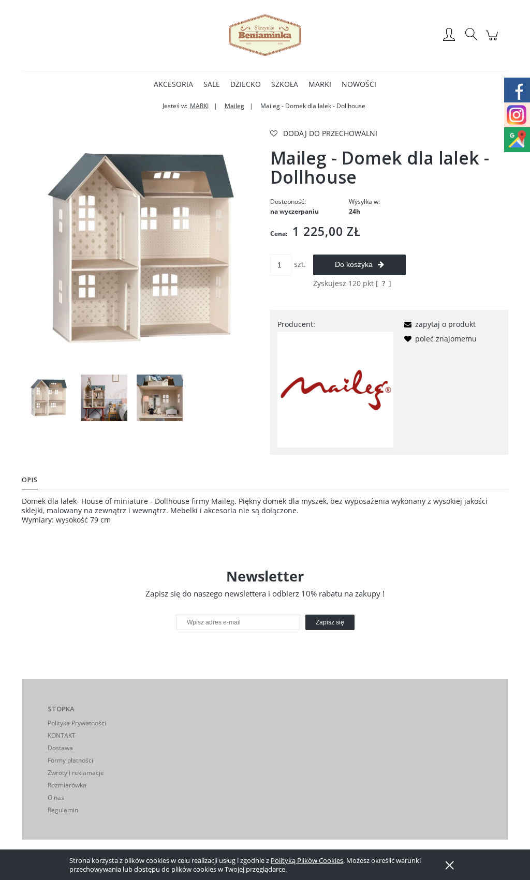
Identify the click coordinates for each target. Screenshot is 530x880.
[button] (438, 324)
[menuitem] (173, 84)
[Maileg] (335, 389)
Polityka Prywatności (77, 723)
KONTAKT (62, 735)
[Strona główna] (265, 35)
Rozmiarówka (67, 785)
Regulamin (63, 810)
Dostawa (60, 747)
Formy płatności (70, 760)
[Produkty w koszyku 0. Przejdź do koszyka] (493, 41)
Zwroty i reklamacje (76, 772)
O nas (56, 797)
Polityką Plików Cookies (307, 860)
